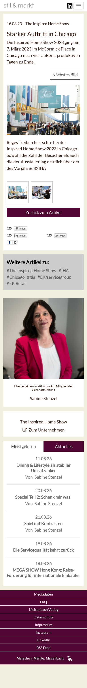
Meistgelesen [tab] (23, 446)
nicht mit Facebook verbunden (9, 228)
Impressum (43, 624)
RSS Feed (43, 647)
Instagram (43, 632)
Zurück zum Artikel (43, 212)
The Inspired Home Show (32, 270)
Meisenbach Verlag (43, 609)
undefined (9, 235)
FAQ (43, 602)
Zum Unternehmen (47, 429)
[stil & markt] (18, 5)
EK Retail (17, 283)
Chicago (16, 277)
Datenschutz (43, 617)
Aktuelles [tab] (63, 446)
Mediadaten (43, 594)
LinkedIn (43, 640)
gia (32, 277)
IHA (64, 270)
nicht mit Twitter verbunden (49, 235)
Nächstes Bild (65, 74)
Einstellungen (15, 242)
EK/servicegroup (55, 277)
